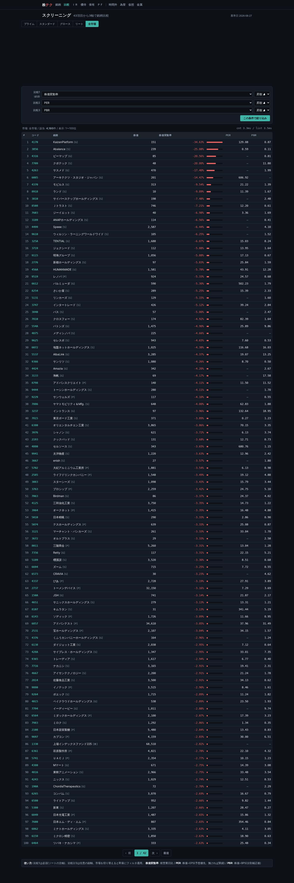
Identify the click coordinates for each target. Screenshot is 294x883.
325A (35, 241)
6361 (35, 751)
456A (35, 269)
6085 (35, 177)
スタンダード (47, 23)
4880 (35, 446)
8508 (35, 205)
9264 (35, 694)
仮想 (131, 4)
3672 (35, 538)
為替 (123, 4)
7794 (35, 708)
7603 (35, 212)
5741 (35, 758)
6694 (35, 566)
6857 (35, 623)
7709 (35, 163)
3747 (35, 305)
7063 (35, 496)
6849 (35, 814)
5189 (35, 559)
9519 (35, 276)
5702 (35, 467)
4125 (35, 503)
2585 (35, 474)
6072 (35, 347)
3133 (35, 375)
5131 (35, 297)
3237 (35, 411)
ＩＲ (75, 4)
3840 (35, 312)
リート (79, 23)
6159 (35, 836)
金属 (139, 4)
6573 (35, 573)
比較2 (36, 102)
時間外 (113, 4)
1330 (35, 744)
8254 (35, 290)
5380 (35, 807)
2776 (35, 262)
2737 (35, 588)
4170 (35, 142)
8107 (35, 609)
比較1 (37, 94)
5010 (35, 517)
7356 (35, 552)
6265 (35, 793)
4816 (35, 772)
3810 (35, 198)
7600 (35, 821)
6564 (35, 715)
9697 (35, 736)
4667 (35, 673)
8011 (35, 545)
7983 (35, 722)
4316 (35, 156)
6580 (35, 800)
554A (35, 326)
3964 (35, 510)
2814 (35, 680)
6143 (35, 616)
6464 (35, 843)
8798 (35, 382)
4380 (35, 765)
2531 (35, 630)
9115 (35, 255)
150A (35, 595)
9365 (35, 658)
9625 (35, 340)
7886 (35, 404)
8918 (35, 191)
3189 (35, 220)
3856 (35, 149)
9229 (35, 397)
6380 (35, 425)
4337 (35, 581)
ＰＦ (100, 4)
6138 (35, 644)
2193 (35, 439)
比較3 (36, 110)
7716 (35, 666)
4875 (35, 333)
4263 (35, 170)
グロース (65, 23)
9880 (35, 687)
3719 (35, 248)
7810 (35, 319)
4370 (35, 184)
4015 (35, 701)
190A (35, 786)
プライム (29, 23)
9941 (35, 453)
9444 (35, 389)
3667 (35, 460)
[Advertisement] (147, 57)
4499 (35, 227)
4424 (35, 368)
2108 (35, 729)
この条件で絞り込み (255, 118)
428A (35, 651)
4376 (35, 637)
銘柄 (58, 4)
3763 (35, 489)
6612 (35, 283)
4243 (35, 779)
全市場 (92, 23)
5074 (35, 524)
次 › (155, 853)
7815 (35, 418)
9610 (35, 234)
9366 (35, 361)
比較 (66, 4)
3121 (35, 531)
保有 (92, 4)
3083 (35, 481)
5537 (35, 354)
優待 (83, 4)
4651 (35, 602)
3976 (35, 432)
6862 (35, 828)
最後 (166, 853)
